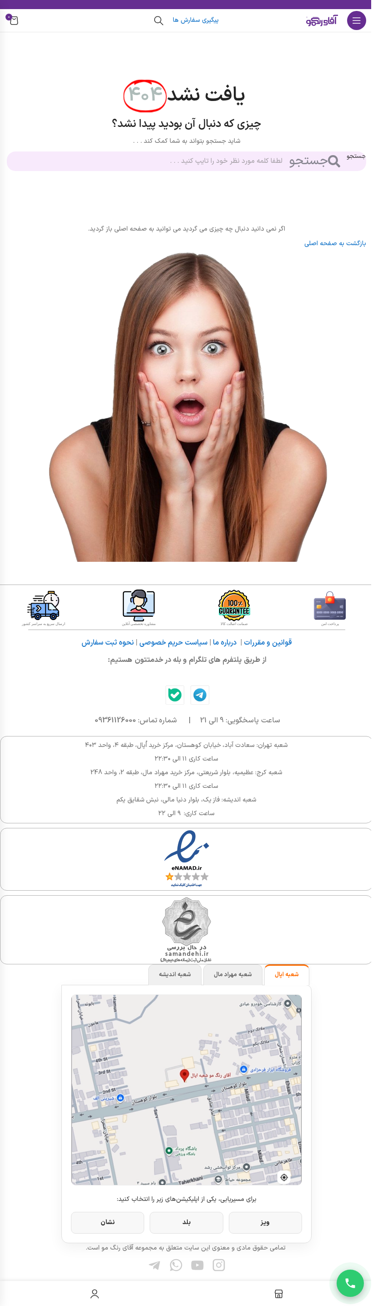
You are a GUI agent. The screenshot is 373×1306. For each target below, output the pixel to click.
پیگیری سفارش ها (196, 20)
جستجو (356, 156)
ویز (265, 1222)
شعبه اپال (287, 974)
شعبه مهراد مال (233, 974)
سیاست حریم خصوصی (173, 642)
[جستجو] (159, 20)
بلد (186, 1222)
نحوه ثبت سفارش (107, 642)
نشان (108, 1222)
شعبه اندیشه (175, 974)
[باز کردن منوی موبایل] (357, 20)
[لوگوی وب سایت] (322, 20)
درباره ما (225, 642)
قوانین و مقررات (268, 642)
